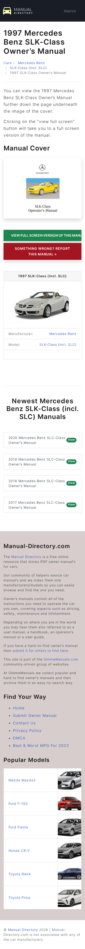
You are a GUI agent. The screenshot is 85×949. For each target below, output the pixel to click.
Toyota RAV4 (19, 874)
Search (70, 11)
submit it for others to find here (40, 651)
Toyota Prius (19, 897)
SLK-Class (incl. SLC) (28, 68)
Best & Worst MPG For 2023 (41, 745)
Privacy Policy (27, 730)
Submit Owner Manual (35, 715)
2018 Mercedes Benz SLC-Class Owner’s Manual (41, 483)
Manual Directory (26, 557)
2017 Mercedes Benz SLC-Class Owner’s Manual (41, 504)
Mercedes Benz (31, 63)
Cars (8, 63)
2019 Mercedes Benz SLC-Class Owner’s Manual (41, 461)
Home (19, 708)
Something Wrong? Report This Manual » (42, 251)
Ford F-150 (18, 804)
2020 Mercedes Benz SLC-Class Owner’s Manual (41, 440)
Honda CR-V (19, 851)
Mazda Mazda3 (22, 780)
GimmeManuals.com (61, 659)
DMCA (19, 738)
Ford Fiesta (18, 827)
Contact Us (24, 723)
